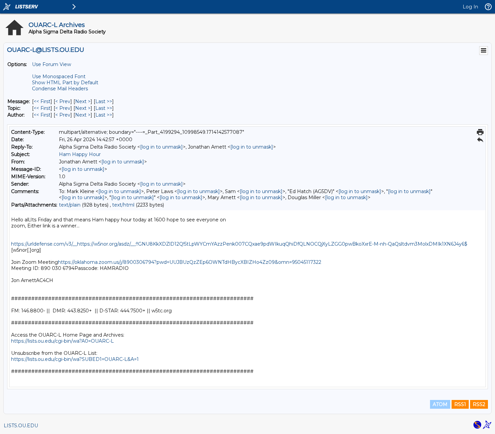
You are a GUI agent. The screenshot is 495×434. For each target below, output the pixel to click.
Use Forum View (51, 64)
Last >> (103, 101)
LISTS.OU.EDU (21, 426)
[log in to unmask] (161, 147)
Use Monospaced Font (59, 76)
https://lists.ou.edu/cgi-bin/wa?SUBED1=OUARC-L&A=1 (75, 359)
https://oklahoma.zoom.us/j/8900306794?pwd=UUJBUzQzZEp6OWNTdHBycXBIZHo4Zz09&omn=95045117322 (189, 262)
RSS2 (479, 404)
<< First (42, 101)
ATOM (440, 404)
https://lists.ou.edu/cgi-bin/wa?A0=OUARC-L (62, 341)
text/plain (69, 205)
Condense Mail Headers (60, 89)
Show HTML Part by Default (65, 83)
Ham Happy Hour (80, 154)
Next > (83, 101)
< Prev (62, 101)
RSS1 (460, 404)
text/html (123, 205)
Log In (470, 7)
